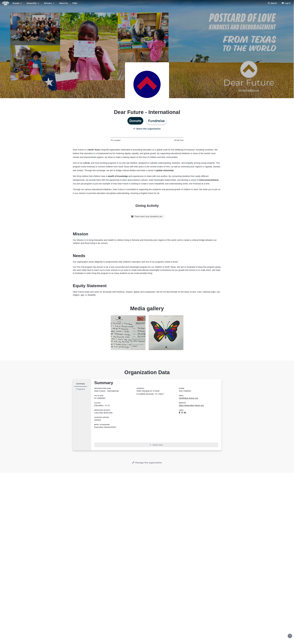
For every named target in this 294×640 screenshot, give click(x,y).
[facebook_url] (179, 413)
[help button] (290, 636)
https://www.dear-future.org (191, 405)
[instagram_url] (182, 413)
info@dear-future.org (188, 398)
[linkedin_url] (185, 413)
